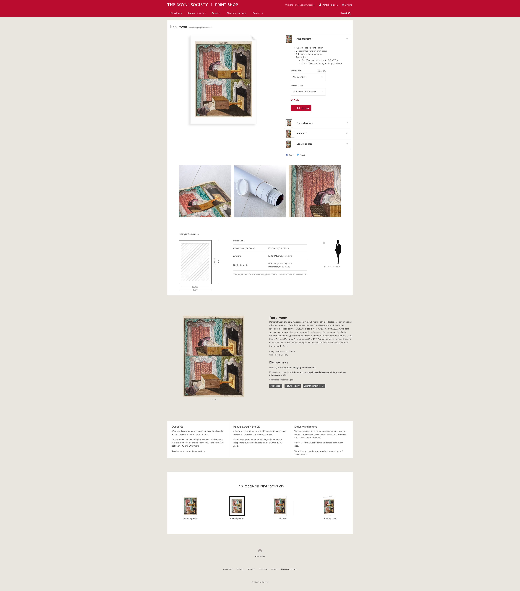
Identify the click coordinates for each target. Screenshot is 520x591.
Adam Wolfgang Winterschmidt (200, 28)
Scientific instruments (314, 386)
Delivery (298, 442)
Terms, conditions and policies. (284, 569)
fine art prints (198, 451)
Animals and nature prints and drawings (310, 372)
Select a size (308, 71)
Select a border (297, 85)
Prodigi (265, 582)
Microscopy (275, 386)
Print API (255, 582)
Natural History (293, 386)
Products (216, 13)
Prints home (176, 13)
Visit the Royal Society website (300, 5)
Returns (251, 569)
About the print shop (236, 13)
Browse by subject (197, 13)
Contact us (258, 13)
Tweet (302, 155)
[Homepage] (216, 5)
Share (291, 155)
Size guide (322, 71)
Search (344, 13)
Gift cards (263, 569)
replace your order (317, 451)
